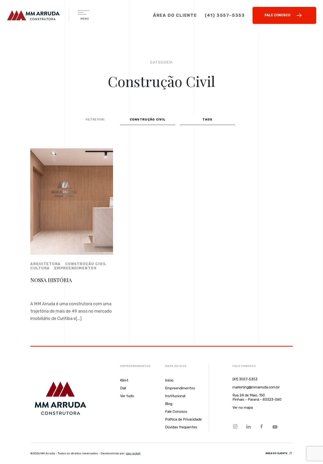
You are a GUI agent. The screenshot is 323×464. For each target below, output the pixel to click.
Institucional (175, 396)
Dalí (123, 388)
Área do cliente (277, 453)
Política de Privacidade (183, 419)
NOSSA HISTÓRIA (51, 280)
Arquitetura (45, 264)
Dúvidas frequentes (181, 427)
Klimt (124, 380)
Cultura (40, 268)
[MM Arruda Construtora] (33, 15)
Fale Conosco (277, 15)
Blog (168, 404)
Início (169, 380)
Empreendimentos (75, 268)
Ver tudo (127, 396)
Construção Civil (86, 264)
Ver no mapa (242, 407)
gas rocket (133, 453)
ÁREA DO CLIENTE (175, 15)
